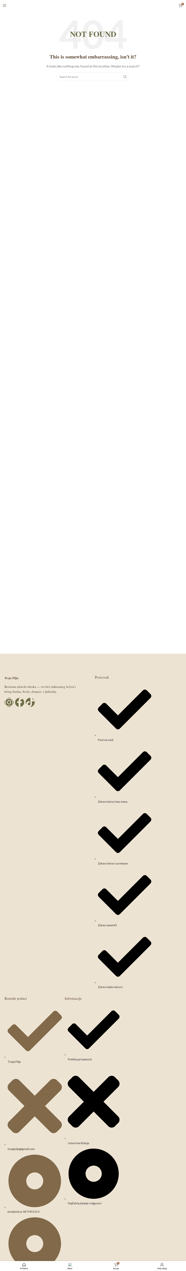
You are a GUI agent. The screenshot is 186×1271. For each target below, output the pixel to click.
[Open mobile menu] (4, 5)
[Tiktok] (30, 702)
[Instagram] (9, 702)
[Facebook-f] (19, 702)
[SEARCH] (125, 77)
